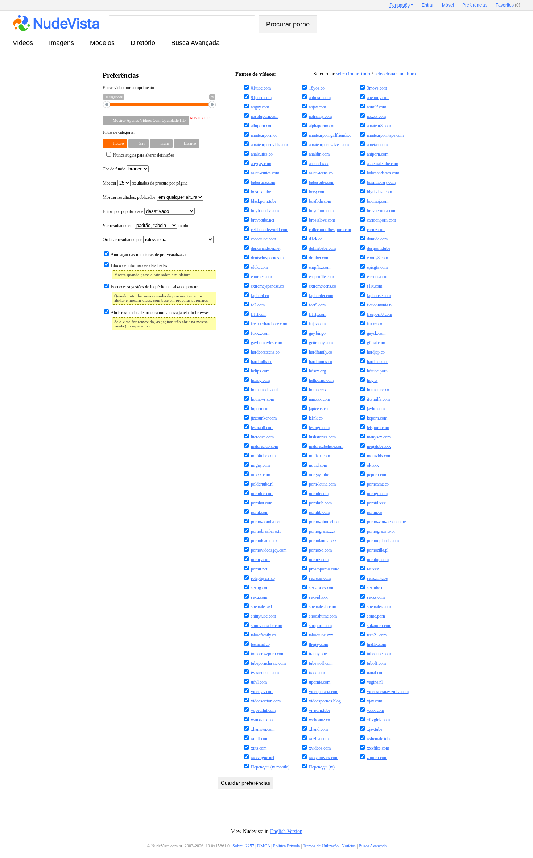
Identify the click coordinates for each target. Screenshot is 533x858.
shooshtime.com (323, 616)
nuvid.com (318, 465)
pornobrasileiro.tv (266, 531)
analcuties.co (262, 154)
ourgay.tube (319, 474)
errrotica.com (378, 276)
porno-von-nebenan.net (387, 521)
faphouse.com (379, 295)
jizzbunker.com (264, 418)
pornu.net (259, 569)
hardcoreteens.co (265, 352)
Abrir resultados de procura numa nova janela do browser (159, 312)
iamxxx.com (319, 399)
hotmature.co (378, 389)
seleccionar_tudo (353, 74)
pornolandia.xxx (323, 540)
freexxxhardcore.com (269, 323)
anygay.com (261, 163)
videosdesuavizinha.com (388, 691)
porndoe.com (262, 493)
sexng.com (260, 587)
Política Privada (286, 846)
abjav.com (317, 107)
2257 (249, 846)
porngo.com (377, 493)
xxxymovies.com (323, 757)
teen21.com (377, 635)
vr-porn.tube (319, 710)
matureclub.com (264, 446)
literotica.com (262, 437)
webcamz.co (319, 719)
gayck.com (376, 333)
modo (183, 225)
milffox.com (319, 455)
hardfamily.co (320, 352)
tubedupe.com (379, 653)
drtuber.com (319, 257)
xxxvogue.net (262, 757)
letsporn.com (378, 427)
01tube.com (261, 88)
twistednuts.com (265, 672)
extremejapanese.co (267, 286)
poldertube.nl (262, 484)
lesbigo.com (319, 427)
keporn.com (377, 418)
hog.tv (372, 380)
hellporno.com (321, 380)
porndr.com (319, 493)
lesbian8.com (262, 427)
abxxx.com (376, 116)
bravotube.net (262, 220)
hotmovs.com (262, 399)
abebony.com (378, 97)
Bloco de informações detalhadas (138, 265)
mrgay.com (260, 465)
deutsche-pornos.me (268, 257)
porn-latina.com (322, 484)
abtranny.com (320, 116)
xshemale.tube (379, 738)
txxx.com (317, 672)
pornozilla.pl (377, 550)
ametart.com (377, 144)
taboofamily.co (263, 635)
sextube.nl (375, 587)
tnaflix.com (376, 644)
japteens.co (318, 408)
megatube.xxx (379, 446)
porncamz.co (378, 484)
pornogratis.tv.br (381, 531)
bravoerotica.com (381, 210)
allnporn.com (262, 125)
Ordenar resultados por (123, 239)
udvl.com (259, 682)
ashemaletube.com (382, 163)
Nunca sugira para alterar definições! (144, 155)
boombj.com (377, 201)
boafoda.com (320, 201)
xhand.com (318, 729)
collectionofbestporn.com (330, 229)
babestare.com (263, 182)
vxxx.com (375, 710)
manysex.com (379, 437)
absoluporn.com (264, 116)
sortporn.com (320, 625)
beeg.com (317, 191)
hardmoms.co (320, 361)
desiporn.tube (378, 248)
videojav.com (262, 691)
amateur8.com (379, 125)
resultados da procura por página (159, 183)
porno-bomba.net (265, 521)
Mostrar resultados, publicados (130, 197)
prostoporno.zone (324, 569)
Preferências (474, 5)
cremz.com (376, 229)
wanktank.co (262, 719)
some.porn (376, 616)
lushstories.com (322, 437)
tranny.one (318, 653)
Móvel (448, 5)
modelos (102, 42)
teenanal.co (260, 644)
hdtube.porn (377, 371)
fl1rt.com (258, 314)
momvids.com (379, 455)
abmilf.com (376, 107)
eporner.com (261, 276)
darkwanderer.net (265, 248)
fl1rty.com (317, 314)
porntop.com (378, 559)
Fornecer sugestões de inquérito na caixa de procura (154, 286)
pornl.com (259, 512)
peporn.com (377, 474)
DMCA (263, 846)
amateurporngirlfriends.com (332, 135)
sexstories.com (321, 587)
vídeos (23, 42)
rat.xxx (373, 569)
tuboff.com (376, 663)
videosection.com (266, 701)
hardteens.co (377, 361)
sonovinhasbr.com (266, 625)
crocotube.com (263, 239)
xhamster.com (262, 729)
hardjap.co (376, 352)
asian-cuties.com (265, 173)
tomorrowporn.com (267, 653)
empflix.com (319, 267)
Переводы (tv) (322, 767)
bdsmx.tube (261, 191)
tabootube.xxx (321, 635)
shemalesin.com (322, 606)
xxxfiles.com (378, 748)
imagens (61, 42)
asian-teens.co (321, 173)
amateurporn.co (264, 135)
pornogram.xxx (322, 531)
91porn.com (261, 97)
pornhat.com (261, 503)
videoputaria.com (323, 691)
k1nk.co (316, 418)
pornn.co (374, 512)
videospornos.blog (325, 701)
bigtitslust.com (379, 191)
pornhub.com (320, 503)
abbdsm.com (320, 97)
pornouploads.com (383, 540)
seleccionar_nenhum (395, 74)
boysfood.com (321, 210)
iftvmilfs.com (378, 399)
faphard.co (260, 295)
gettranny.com (321, 342)
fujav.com (317, 323)
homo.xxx (317, 389)
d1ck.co (315, 239)
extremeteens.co (322, 286)
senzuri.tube (377, 578)
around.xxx (319, 163)
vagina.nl (375, 682)
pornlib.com (319, 512)
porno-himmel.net (324, 521)
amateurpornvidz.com (269, 144)
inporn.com (260, 408)
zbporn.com (377, 757)
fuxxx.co (374, 323)
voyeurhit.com (263, 710)
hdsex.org (317, 371)
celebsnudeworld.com (269, 229)
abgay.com (260, 107)
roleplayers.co (263, 578)
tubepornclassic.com (268, 663)
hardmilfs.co (261, 361)
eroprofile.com (321, 276)
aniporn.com (377, 154)
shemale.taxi (261, 606)
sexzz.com (376, 597)
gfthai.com (376, 342)
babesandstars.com (383, 173)
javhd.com (376, 408)
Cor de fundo (114, 169)
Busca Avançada (195, 42)
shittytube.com (263, 616)
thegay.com (318, 644)
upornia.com (319, 682)
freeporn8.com (379, 314)
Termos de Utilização (321, 846)
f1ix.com (374, 286)
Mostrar (110, 183)
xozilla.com (319, 738)
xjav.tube (374, 729)
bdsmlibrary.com (381, 182)
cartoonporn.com (381, 220)
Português (399, 5)
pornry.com (260, 559)
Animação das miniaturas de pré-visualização (148, 254)
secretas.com (320, 578)
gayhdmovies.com (266, 342)
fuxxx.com (260, 333)
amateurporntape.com (385, 135)
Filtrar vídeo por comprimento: (129, 87)
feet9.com (317, 305)
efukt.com (259, 267)
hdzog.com (260, 380)
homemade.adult (265, 389)
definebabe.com (322, 248)
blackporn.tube (263, 201)
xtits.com (258, 748)
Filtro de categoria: (119, 132)
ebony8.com (377, 257)
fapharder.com (321, 295)
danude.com (377, 239)
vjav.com (374, 701)
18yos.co (317, 88)
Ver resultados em (119, 225)
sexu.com (259, 597)
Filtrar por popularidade (123, 211)
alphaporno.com (322, 125)
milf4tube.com (263, 455)
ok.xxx (373, 465)
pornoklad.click (264, 540)
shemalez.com (379, 606)
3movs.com (377, 88)
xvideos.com (320, 748)
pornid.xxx (376, 503)
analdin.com (319, 154)
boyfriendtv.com (265, 210)
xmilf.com (259, 738)
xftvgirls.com (378, 719)
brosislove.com (322, 220)
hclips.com (260, 371)
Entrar (428, 5)
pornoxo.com (320, 550)
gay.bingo (317, 333)
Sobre (237, 846)
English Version (286, 831)
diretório (143, 42)
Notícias (349, 846)
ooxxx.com (260, 474)
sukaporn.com (379, 625)
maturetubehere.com (326, 446)
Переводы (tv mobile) (270, 767)
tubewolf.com (320, 663)
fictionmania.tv (379, 305)
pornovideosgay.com (268, 550)
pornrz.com (319, 559)
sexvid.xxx (318, 597)
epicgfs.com (377, 267)
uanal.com (375, 672)
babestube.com (321, 182)
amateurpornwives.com (329, 144)
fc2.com (258, 305)
